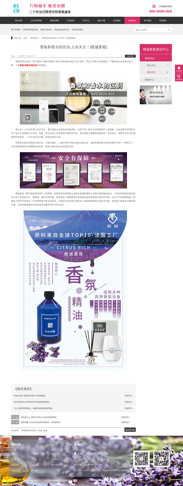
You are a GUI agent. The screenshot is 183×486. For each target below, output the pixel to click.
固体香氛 (15, 464)
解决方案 (101, 20)
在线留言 (55, 459)
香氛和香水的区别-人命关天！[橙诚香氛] (58, 38)
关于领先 (147, 20)
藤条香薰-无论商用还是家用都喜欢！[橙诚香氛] (40, 422)
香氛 (45, 430)
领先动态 (151, 65)
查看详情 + (125, 417)
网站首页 (15, 453)
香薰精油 (35, 453)
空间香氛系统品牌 (30, 29)
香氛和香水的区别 (29, 430)
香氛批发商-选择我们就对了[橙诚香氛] (30, 395)
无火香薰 (35, 464)
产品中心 (86, 20)
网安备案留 (18, 484)
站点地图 (55, 464)
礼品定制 (70, 20)
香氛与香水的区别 (28, 65)
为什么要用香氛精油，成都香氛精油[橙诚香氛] (33, 408)
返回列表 (130, 56)
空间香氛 (15, 459)
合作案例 (117, 20)
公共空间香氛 (36, 20)
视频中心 (149, 79)
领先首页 (19, 20)
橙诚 (40, 430)
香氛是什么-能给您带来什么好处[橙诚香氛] (39, 417)
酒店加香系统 (77, 29)
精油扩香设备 (46, 29)
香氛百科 (151, 72)
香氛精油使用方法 (61, 29)
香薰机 (34, 459)
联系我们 (163, 20)
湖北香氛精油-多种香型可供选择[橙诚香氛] (31, 401)
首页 (25, 38)
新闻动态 (132, 20)
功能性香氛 (54, 20)
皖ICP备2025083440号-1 (29, 480)
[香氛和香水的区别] (73, 123)
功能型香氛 (15, 470)
